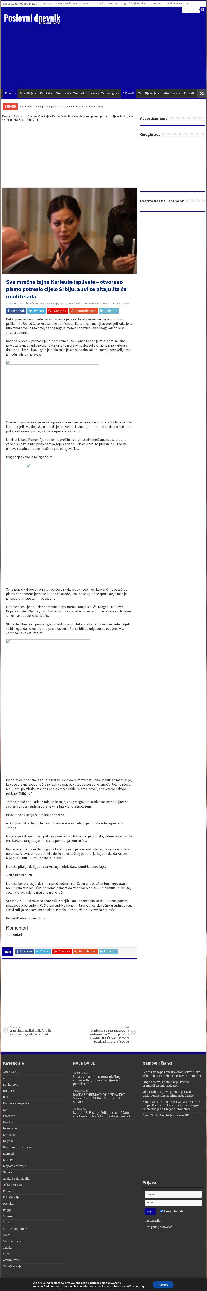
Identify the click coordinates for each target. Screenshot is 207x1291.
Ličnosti (128, 93)
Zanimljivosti (74, 303)
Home (6, 116)
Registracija (153, 1220)
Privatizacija (11, 1197)
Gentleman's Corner (178, 3)
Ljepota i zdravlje (14, 1166)
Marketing (155, 3)
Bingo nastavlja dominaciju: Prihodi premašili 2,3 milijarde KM (166, 1083)
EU (5, 1110)
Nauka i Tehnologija (104, 93)
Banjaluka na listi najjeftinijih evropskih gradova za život (30, 1031)
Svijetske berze (13, 1241)
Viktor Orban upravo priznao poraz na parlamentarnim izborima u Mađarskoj (61, 106)
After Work (170, 93)
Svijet (6, 1235)
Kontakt (100, 3)
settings (140, 1286)
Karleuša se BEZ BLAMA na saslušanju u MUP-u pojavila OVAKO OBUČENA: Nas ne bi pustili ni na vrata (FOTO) (109, 1034)
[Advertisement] (129, 56)
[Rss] (178, 9)
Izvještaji (9, 1135)
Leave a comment (99, 303)
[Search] (203, 10)
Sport (6, 1222)
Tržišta (7, 1247)
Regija (54, 303)
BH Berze (9, 1091)
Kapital (45, 93)
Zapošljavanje (147, 93)
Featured (9, 1116)
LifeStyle (45, 303)
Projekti (8, 1203)
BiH (5, 1097)
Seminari (9, 1216)
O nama (47, 3)
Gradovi (8, 1122)
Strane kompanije (15, 1229)
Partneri (86, 3)
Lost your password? (158, 1227)
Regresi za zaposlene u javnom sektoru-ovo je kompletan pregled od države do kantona (171, 1074)
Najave (7, 1172)
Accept (163, 1285)
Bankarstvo (10, 1084)
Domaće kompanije (16, 1103)
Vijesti (9, 93)
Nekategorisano (13, 1185)
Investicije (27, 93)
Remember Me (173, 1211)
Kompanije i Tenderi (70, 93)
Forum (113, 3)
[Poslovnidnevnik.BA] (32, 19)
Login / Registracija (133, 3)
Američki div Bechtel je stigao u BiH (165, 1115)
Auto (6, 1078)
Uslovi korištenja (66, 3)
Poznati (189, 93)
